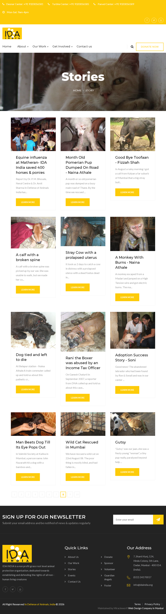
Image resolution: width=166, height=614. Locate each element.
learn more (28, 202)
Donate (108, 556)
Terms (137, 604)
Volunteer (109, 569)
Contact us (84, 46)
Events (71, 575)
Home (6, 46)
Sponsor (108, 563)
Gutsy (120, 442)
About (21, 46)
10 (77, 494)
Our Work (39, 46)
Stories (72, 569)
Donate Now (150, 46)
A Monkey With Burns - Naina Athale (129, 262)
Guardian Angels (109, 577)
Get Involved (61, 46)
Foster (107, 585)
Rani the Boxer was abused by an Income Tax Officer (83, 363)
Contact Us (74, 581)
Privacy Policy (152, 604)
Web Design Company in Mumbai (146, 608)
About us (73, 556)
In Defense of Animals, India (40, 604)
